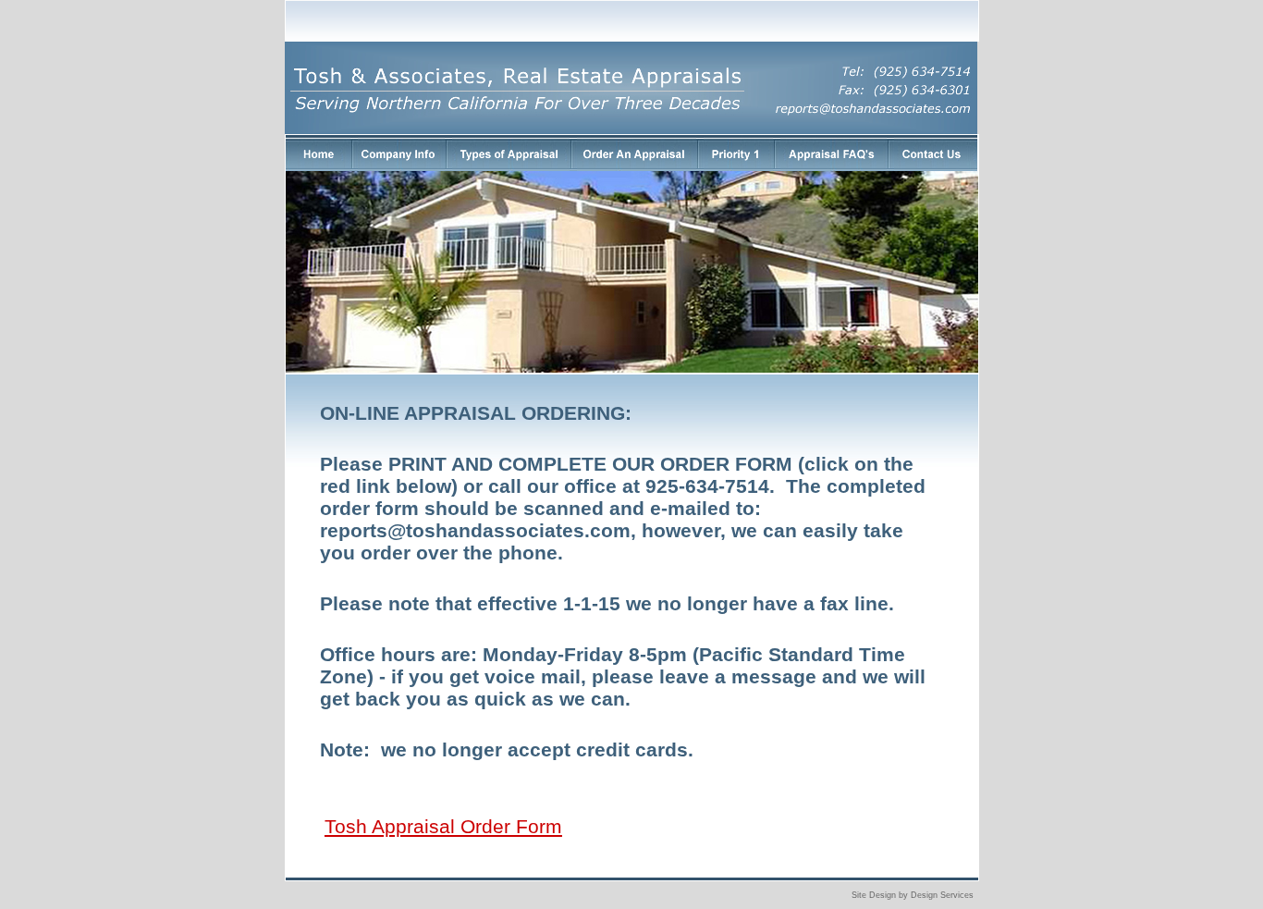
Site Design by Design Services (913, 895)
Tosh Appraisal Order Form (443, 826)
